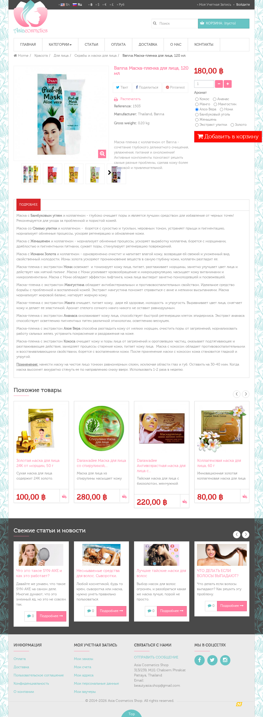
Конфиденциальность (31, 684)
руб (121, 4)
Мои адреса (83, 675)
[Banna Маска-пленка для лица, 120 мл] (31, 174)
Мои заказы (83, 659)
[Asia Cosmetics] (31, 16)
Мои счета (82, 667)
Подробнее (28, 204)
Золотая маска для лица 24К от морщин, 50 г (38, 463)
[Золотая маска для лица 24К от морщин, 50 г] (41, 428)
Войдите (242, 4)
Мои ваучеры (85, 692)
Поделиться (148, 87)
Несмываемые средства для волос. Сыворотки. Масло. (98, 576)
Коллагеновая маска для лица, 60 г (219, 463)
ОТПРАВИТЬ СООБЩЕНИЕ (156, 657)
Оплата (20, 659)
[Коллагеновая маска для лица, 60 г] (222, 428)
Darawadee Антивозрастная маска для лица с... (161, 465)
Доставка (21, 667)
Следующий (109, 172)
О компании (24, 692)
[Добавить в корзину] (64, 495)
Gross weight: (125, 123)
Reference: (123, 106)
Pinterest (177, 87)
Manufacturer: (125, 114)
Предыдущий (14, 172)
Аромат (201, 93)
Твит (123, 87)
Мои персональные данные (96, 684)
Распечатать (130, 99)
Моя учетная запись (215, 4)
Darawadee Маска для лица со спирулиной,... (101, 463)
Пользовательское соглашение (39, 675)
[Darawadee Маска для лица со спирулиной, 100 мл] (101, 428)
